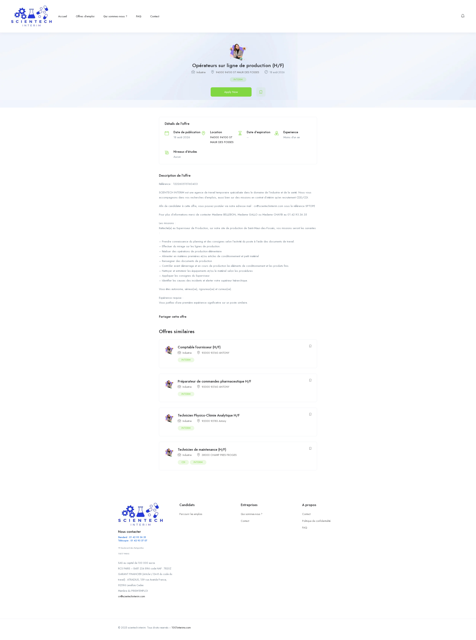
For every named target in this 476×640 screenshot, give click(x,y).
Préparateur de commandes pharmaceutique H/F (214, 381)
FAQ (138, 16)
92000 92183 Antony (214, 421)
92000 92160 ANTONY (215, 353)
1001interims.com (181, 627)
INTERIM (238, 79)
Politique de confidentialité (316, 521)
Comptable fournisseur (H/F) (199, 347)
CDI (183, 462)
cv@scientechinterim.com (131, 596)
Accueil (62, 16)
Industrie (201, 72)
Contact (154, 16)
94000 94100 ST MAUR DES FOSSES (237, 72)
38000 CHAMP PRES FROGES (219, 455)
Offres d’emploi (85, 16)
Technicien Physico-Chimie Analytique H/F (209, 415)
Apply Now (231, 92)
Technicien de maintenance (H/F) (202, 449)
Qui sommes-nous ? (115, 16)
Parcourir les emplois (190, 514)
